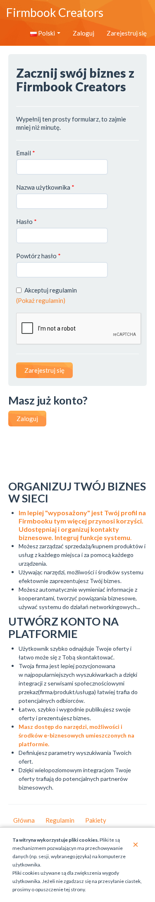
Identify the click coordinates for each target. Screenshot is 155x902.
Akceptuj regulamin (50, 290)
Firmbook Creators (54, 12)
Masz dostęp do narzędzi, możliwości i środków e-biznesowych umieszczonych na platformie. (76, 735)
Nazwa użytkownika (45, 187)
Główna (24, 820)
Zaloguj (83, 33)
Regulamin (59, 820)
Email (25, 153)
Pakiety (95, 820)
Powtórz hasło (38, 255)
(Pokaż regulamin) (40, 300)
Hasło (26, 221)
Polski (46, 33)
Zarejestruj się (127, 33)
